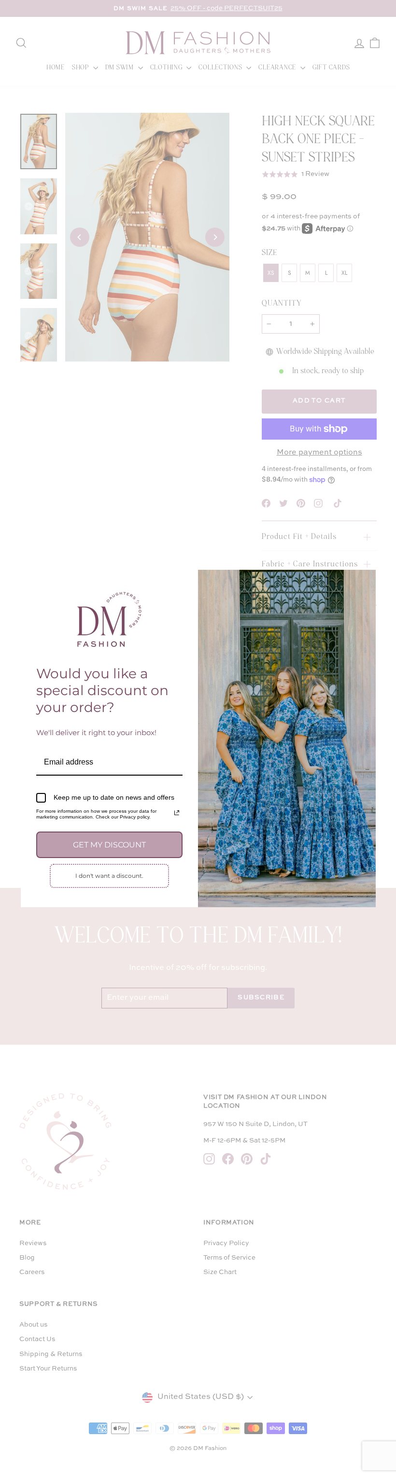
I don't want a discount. (109, 875)
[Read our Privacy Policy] (177, 813)
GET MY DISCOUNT (109, 844)
